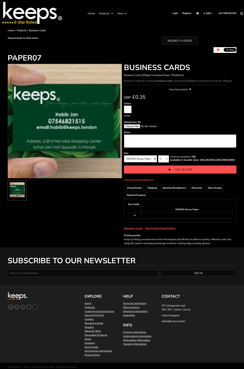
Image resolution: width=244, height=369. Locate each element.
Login (175, 13)
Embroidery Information (136, 340)
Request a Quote (94, 323)
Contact (89, 319)
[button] (106, 13)
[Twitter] (16, 307)
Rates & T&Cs (93, 330)
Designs (89, 327)
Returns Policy (131, 307)
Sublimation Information (137, 336)
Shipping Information (135, 311)
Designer (90, 343)
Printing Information (134, 332)
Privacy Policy (92, 354)
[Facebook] (10, 307)
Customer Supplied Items (99, 311)
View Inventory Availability (139, 179)
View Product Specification (160, 228)
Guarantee (129, 315)
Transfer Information (135, 343)
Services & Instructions (98, 350)
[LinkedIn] (35, 307)
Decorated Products (96, 334)
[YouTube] (29, 307)
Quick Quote (91, 347)
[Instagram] (23, 307)
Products (21, 30)
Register (187, 13)
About (88, 339)
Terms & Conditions (134, 303)
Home (11, 30)
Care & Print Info (94, 315)
